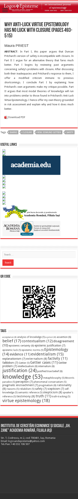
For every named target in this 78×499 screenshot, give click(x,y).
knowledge (22, 376)
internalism (46, 366)
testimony (26, 396)
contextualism (37, 341)
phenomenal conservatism (50, 382)
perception (24, 381)
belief (11, 340)
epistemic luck (11, 350)
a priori (51, 337)
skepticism (52, 392)
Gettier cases (44, 362)
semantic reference (30, 392)
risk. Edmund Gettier (49, 132)
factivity (57, 358)
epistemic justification (50, 345)
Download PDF (16, 117)
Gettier (24, 362)
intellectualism (28, 366)
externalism (36, 358)
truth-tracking (61, 396)
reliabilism (27, 389)
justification (19, 370)
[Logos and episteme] (39, 7)
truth (43, 396)
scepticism (55, 388)
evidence (20, 354)
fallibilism (10, 362)
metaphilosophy (54, 378)
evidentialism (47, 354)
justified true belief (50, 371)
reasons (13, 389)
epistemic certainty (21, 345)
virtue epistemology (26, 400)
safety (69, 132)
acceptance (9, 337)
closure (27, 132)
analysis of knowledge (31, 337)
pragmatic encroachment (20, 385)
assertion (64, 336)
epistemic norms (33, 350)
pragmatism (47, 385)
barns (13, 132)
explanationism (14, 358)
